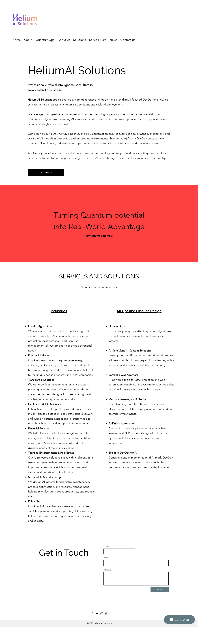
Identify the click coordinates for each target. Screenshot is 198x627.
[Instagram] (106, 613)
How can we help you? (99, 236)
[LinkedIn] (96, 613)
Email (106, 558)
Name (107, 546)
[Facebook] (92, 613)
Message (108, 570)
